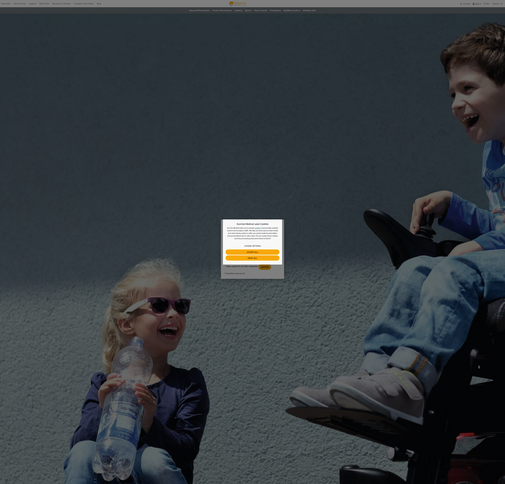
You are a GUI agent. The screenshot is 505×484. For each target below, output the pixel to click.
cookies (257, 228)
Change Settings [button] (252, 246)
